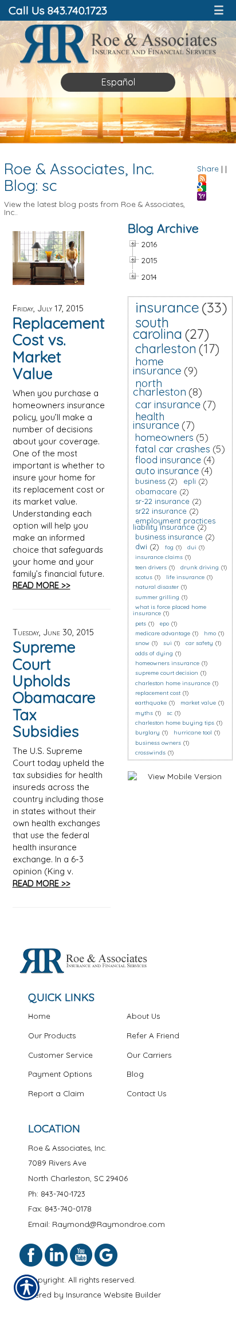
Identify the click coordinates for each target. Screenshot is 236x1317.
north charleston (159, 387)
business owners (158, 743)
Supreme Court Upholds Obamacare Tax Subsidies (54, 689)
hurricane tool (193, 732)
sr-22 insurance (162, 501)
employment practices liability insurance (174, 524)
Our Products (52, 1035)
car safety (199, 643)
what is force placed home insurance (169, 610)
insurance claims (159, 557)
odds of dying (154, 653)
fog (169, 547)
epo (164, 623)
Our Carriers (149, 1055)
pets (140, 623)
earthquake (151, 702)
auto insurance (167, 470)
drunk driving (199, 567)
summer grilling (157, 597)
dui (191, 547)
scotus (143, 577)
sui (167, 643)
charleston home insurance (172, 683)
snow (142, 643)
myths (144, 713)
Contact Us (146, 1093)
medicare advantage (162, 633)
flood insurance (168, 460)
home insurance (157, 365)
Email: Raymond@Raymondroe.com (96, 1224)
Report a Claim (56, 1093)
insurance (167, 307)
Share (208, 168)
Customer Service (60, 1055)
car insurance (167, 404)
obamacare (156, 491)
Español (118, 82)
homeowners (164, 437)
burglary (147, 732)
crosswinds (150, 752)
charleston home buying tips (174, 722)
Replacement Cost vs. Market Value (59, 348)
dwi (141, 546)
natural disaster (157, 587)
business (150, 481)
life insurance (185, 577)
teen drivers (151, 567)
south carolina (157, 328)
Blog (135, 1073)
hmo (210, 633)
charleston (165, 349)
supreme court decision (166, 673)
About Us (143, 1016)
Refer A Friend (153, 1035)
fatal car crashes (172, 449)
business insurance (169, 536)
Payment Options (60, 1073)
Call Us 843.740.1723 (58, 10)
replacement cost (157, 693)
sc (169, 713)
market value (198, 702)
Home (39, 1016)
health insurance (156, 421)
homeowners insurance (167, 663)
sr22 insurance (161, 510)
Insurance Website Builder (113, 1294)
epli (189, 481)
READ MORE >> (41, 585)
